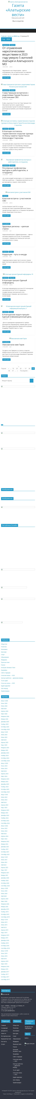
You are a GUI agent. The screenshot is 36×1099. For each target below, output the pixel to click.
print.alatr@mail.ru (10, 1010)
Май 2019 (4, 927)
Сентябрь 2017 (5, 979)
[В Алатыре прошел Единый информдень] (18, 274)
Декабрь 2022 (5, 815)
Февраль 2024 (5, 779)
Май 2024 (4, 771)
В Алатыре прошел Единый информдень (14, 281)
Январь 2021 (4, 875)
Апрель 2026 (4, 711)
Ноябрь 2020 (4, 880)
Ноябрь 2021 (4, 849)
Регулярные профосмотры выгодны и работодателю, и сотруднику (15, 170)
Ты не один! (4, 680)
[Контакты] (5, 994)
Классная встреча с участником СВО (16, 199)
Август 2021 (4, 857)
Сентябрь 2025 (5, 729)
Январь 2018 (4, 969)
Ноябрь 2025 (4, 724)
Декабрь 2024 (5, 753)
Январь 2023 (4, 813)
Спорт (3, 654)
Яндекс (11, 252)
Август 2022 (4, 826)
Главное (5, 128)
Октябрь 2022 (5, 820)
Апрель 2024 (4, 773)
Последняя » (24, 371)
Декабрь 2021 (5, 846)
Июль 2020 (4, 891)
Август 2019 (4, 919)
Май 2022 (4, 833)
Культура (3, 652)
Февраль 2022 (5, 841)
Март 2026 (4, 714)
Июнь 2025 (4, 737)
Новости (12, 45)
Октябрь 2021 (5, 852)
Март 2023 (4, 807)
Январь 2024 (4, 781)
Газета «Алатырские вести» (18, 10)
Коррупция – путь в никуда (14, 254)
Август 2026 (4, 701)
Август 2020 (4, 888)
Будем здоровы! (5, 686)
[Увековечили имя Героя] (18, 338)
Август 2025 (4, 732)
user (10, 231)
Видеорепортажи (6, 1039)
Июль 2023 (4, 797)
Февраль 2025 (5, 747)
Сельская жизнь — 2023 (8, 675)
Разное (3, 665)
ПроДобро (4, 670)
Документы (4, 1031)
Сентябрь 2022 (5, 823)
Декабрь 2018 (5, 940)
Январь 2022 (4, 844)
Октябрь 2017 (5, 977)
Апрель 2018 (4, 961)
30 (20, 368)
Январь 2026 (4, 719)
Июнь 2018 (4, 956)
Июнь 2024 (4, 768)
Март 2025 (4, 745)
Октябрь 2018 (5, 945)
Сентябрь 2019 (5, 917)
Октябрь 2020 (5, 883)
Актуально (5, 90)
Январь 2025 (4, 750)
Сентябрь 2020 (5, 885)
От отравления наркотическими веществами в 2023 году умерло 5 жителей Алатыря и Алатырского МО (17, 56)
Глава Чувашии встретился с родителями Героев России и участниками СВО (15, 95)
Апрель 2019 (4, 930)
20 (17, 368)
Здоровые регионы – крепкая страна (15, 227)
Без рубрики (6, 224)
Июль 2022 (4, 828)
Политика (4, 647)
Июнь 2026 (4, 706)
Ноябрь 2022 (4, 818)
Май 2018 (4, 958)
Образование (5, 657)
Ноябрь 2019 (4, 912)
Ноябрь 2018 (4, 943)
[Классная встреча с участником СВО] (18, 192)
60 (9, 371)
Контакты (4, 1041)
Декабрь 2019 (5, 909)
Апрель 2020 (4, 899)
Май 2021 (4, 865)
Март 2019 (4, 932)
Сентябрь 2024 (5, 760)
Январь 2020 (4, 906)
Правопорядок (5, 691)
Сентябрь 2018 (5, 948)
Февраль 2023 (5, 810)
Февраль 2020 (5, 904)
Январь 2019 (4, 938)
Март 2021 (4, 870)
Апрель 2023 (4, 805)
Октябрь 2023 (5, 789)
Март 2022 (4, 839)
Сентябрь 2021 (5, 854)
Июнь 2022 (4, 831)
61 (13, 371)
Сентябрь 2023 (5, 792)
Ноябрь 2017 (4, 974)
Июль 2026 (4, 703)
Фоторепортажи (6, 1036)
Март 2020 (4, 901)
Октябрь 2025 (5, 727)
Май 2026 (4, 708)
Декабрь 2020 (5, 878)
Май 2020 (4, 896)
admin (10, 67)
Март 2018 (4, 964)
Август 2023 (4, 794)
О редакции (4, 1028)
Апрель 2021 (4, 867)
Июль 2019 (4, 922)
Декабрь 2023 (5, 784)
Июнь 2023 (4, 800)
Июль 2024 (4, 766)
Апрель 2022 (4, 836)
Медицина (5, 45)
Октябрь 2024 (5, 758)
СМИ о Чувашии (5, 673)
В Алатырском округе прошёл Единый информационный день (16, 315)
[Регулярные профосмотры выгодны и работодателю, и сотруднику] (18, 160)
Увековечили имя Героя (13, 344)
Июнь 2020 (4, 893)
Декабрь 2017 (5, 971)
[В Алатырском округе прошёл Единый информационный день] (18, 306)
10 (13, 368)
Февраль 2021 (5, 872)
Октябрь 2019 (5, 914)
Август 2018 (4, 951)
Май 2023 (4, 802)
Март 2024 (4, 776)
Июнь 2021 (4, 862)
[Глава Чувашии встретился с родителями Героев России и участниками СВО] (18, 84)
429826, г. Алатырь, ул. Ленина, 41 (14, 1005)
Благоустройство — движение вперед (12, 678)
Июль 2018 (4, 953)
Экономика (4, 649)
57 (25, 368)
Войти (26, 1038)
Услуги (3, 1044)
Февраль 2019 (5, 935)
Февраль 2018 (5, 966)
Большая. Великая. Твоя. (8, 667)
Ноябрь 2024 (4, 755)
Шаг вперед (4, 688)
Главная (3, 1025)
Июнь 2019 (4, 925)
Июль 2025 (4, 734)
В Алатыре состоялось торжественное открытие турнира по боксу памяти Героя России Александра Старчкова (17, 134)
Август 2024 (4, 763)
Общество (11, 278)
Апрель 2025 (4, 742)
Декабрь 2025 (5, 721)
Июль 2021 (4, 859)
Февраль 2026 (5, 716)
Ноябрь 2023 (4, 787)
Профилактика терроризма (29, 1027)
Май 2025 (4, 740)
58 (29, 368)
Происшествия (5, 662)
